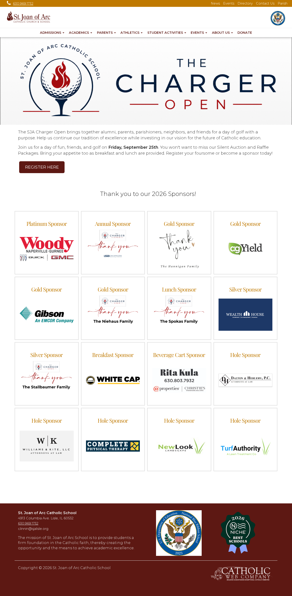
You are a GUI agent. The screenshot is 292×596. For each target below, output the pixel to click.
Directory (245, 3)
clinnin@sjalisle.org (33, 529)
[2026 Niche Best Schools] (244, 533)
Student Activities (165, 33)
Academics (79, 33)
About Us (221, 33)
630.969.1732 (23, 4)
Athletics (130, 33)
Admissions (51, 33)
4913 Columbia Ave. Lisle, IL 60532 (45, 518)
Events (228, 3)
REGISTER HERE (42, 167)
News (215, 3)
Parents (105, 33)
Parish (282, 3)
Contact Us (265, 3)
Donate (244, 33)
